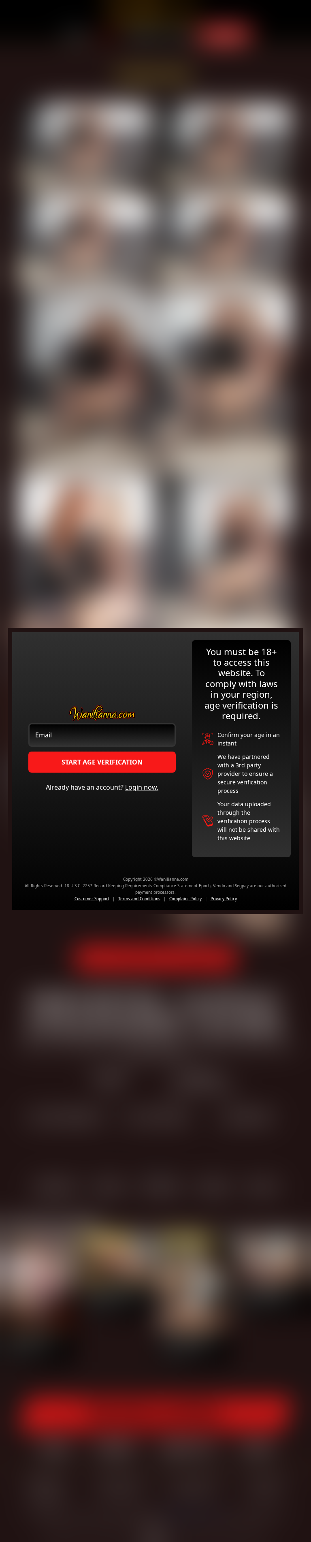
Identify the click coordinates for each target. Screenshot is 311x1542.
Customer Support (92, 898)
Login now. (141, 787)
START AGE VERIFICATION (102, 762)
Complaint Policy (185, 898)
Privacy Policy (224, 898)
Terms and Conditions (139, 898)
